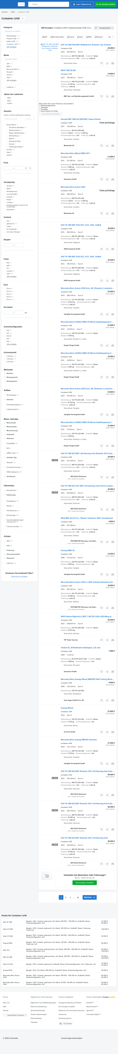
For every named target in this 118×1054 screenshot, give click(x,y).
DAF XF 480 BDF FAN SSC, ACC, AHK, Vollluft (81, 225)
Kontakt (5, 1010)
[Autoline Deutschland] (9, 4)
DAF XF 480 (7, 922)
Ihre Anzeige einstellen (85, 883)
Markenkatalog (36, 1018)
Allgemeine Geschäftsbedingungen (43, 1003)
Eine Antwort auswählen (51, 114)
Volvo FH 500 (8, 929)
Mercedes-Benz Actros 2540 (11, 983)
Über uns (6, 1003)
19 (78, 897)
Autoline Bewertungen (39, 1014)
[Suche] (30, 4)
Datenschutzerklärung (39, 1006)
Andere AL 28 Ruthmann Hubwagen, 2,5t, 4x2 (80, 648)
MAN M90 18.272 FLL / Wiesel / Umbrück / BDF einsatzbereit (87, 518)
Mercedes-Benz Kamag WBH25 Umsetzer (79, 740)
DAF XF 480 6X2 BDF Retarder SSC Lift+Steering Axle (84, 838)
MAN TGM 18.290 (68, 70)
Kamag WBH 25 (68, 550)
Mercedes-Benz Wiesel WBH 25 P (75, 153)
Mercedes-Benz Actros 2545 (73, 187)
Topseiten (34, 1022)
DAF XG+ (6, 950)
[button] (107, 63)
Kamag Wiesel (67, 708)
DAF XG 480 (7, 957)
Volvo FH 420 (8, 964)
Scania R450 (7, 943)
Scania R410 (7, 970)
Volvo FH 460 (8, 936)
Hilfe (4, 1006)
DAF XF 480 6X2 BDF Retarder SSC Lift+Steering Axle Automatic (89, 771)
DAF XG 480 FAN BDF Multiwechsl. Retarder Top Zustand (86, 45)
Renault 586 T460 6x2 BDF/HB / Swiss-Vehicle (81, 119)
